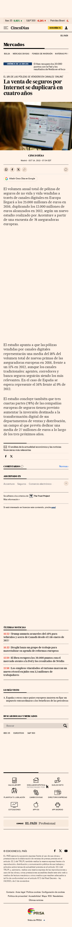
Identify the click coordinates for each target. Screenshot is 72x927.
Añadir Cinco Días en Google (22, 178)
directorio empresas (57, 797)
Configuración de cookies (53, 892)
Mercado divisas (21, 54)
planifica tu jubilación (14, 797)
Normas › (64, 466)
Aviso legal (20, 892)
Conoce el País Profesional (36, 823)
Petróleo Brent (57, 20)
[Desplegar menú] (5, 28)
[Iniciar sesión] (66, 27)
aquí (53, 507)
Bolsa (7, 54)
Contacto (10, 892)
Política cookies (33, 892)
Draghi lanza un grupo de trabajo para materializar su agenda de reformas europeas (31, 649)
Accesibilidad (34, 896)
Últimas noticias (15, 627)
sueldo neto (57, 785)
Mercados (13, 44)
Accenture (9, 483)
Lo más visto (11, 690)
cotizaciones (14, 810)
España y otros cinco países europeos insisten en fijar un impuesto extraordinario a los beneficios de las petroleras (37, 699)
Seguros (21, 483)
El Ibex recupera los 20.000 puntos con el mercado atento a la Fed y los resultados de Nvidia (33, 659)
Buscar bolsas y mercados (20, 716)
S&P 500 (30, 20)
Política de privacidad (17, 896)
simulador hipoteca (36, 785)
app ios (36, 810)
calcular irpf (14, 785)
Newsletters (58, 896)
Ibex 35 (8, 20)
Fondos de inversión (42, 54)
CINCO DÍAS (36, 155)
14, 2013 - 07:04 (40, 160)
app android (57, 810)
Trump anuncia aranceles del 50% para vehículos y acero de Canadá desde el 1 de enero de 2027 (33, 637)
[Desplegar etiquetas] (66, 483)
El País (64, 35)
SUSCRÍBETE (55, 28)
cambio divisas (36, 797)
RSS (50, 896)
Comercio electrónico (40, 483)
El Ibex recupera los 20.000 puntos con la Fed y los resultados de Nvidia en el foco (49, 66)
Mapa (44, 896)
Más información (11, 499)
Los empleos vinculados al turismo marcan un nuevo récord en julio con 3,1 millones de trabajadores (35, 671)
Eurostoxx (18, 733)
